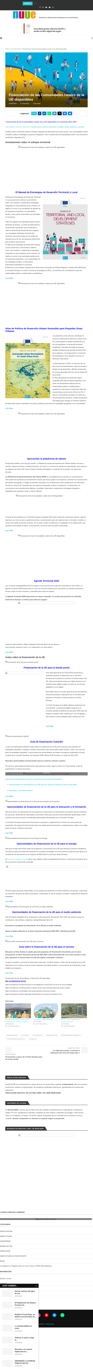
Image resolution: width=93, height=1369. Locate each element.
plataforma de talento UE (16, 1039)
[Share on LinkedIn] (44, 113)
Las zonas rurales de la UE (43, 1019)
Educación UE (37, 1035)
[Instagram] (43, 7)
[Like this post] (34, 113)
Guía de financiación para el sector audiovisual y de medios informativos (33, 779)
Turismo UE (33, 1039)
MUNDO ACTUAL (6, 1246)
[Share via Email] (70, 113)
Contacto (3, 1283)
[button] (34, 3)
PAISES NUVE (5, 1251)
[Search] (92, 38)
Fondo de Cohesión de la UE (17, 859)
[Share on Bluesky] (65, 113)
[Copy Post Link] (60, 113)
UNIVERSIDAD (5, 1241)
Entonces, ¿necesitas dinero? (21, 790)
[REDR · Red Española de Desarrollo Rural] (74, 1010)
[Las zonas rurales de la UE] (46, 1010)
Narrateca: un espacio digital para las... (23, 1350)
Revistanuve (49, 1324)
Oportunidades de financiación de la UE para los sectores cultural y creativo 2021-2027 (43, 785)
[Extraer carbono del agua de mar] (7, 1293)
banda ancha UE (12, 1035)
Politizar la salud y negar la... (24, 1339)
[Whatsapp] (53, 7)
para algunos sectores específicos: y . (45, 127)
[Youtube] (46, 7)
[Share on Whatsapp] (49, 113)
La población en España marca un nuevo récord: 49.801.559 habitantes (26, 1266)
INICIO (7, 49)
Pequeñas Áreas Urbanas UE (71, 1035)
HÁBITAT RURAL (6, 1236)
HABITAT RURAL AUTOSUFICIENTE (13, 1256)
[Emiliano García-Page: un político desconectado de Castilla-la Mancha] (7, 1316)
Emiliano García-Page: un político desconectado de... (25, 1315)
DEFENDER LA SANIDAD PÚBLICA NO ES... (25, 1362)
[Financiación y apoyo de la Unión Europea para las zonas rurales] (18, 1010)
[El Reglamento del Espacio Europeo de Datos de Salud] (7, 1305)
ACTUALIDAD (16, 49)
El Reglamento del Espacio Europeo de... (25, 1304)
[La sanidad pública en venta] (7, 1328)
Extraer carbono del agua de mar (25, 1292)
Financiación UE (51, 1035)
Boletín (2, 1261)
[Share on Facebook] (39, 113)
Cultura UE (25, 1035)
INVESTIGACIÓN (6, 1231)
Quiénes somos (5, 1278)
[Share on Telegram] (54, 113)
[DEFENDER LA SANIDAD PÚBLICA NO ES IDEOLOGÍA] (7, 1363)
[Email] (49, 7)
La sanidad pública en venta (23, 1327)
